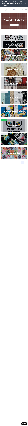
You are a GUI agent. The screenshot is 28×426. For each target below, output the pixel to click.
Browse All (14, 25)
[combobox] (14, 9)
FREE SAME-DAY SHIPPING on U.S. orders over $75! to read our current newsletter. (12, 3)
